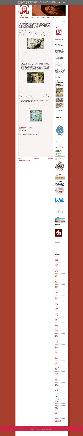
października (56, 260)
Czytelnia (48, 17)
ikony (55, 414)
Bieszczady (56, 399)
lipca (55, 282)
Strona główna (36, 158)
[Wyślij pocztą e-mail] (27, 127)
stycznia (56, 293)
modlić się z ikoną (57, 420)
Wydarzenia (21, 17)
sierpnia (56, 276)
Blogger (50, 429)
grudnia (56, 264)
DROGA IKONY (23, 127)
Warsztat (38, 17)
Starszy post (50, 158)
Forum (53, 17)
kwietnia (56, 259)
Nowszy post (20, 158)
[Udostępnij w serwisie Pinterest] (31, 127)
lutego (56, 269)
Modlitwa (43, 17)
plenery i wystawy (57, 421)
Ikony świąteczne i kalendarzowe (59, 404)
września (56, 266)
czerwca (56, 271)
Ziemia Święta (57, 412)
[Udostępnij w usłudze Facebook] (30, 127)
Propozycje (33, 17)
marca (56, 292)
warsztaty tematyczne (58, 422)
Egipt (55, 400)
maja (55, 258)
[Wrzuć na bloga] (28, 127)
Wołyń (56, 409)
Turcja (23, 128)
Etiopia (56, 401)
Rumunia (56, 407)
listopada (56, 265)
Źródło (33, 70)
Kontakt (57, 17)
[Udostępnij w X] (29, 127)
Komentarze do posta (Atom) (26, 160)
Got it (64, 2)
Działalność (27, 17)
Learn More (60, 2)
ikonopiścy (56, 413)
